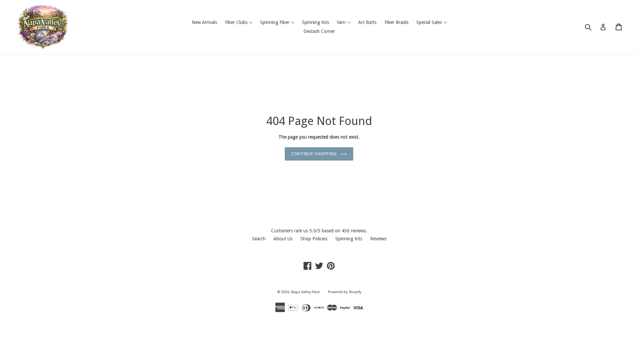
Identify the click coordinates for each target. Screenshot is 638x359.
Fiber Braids (396, 22)
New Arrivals (204, 22)
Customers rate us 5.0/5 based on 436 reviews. (319, 230)
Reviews (378, 238)
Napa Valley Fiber (305, 292)
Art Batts (367, 22)
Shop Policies (313, 238)
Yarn (345, 22)
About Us (282, 238)
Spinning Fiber (278, 22)
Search (259, 238)
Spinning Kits (315, 22)
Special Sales (433, 22)
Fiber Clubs (240, 22)
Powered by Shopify (344, 292)
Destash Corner (319, 31)
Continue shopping (314, 154)
